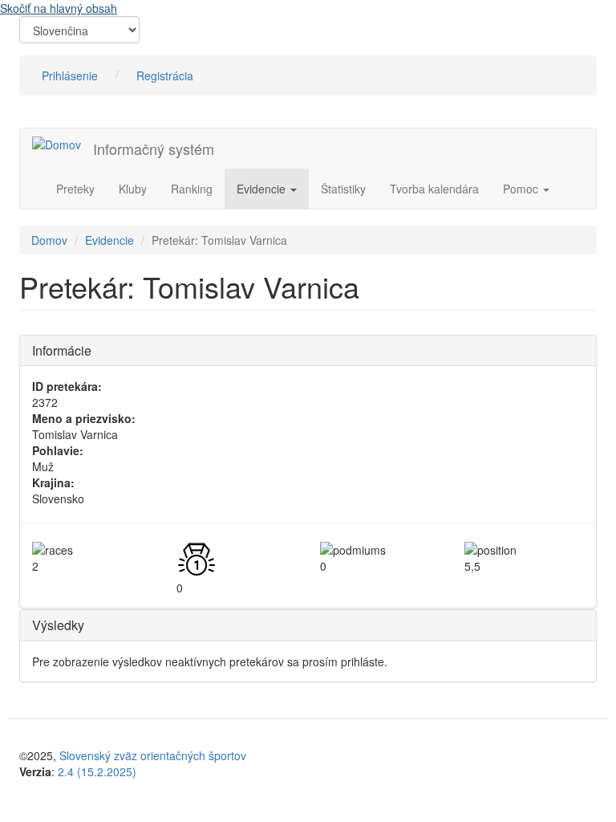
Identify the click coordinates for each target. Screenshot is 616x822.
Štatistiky (343, 189)
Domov (49, 240)
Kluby (133, 189)
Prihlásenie (70, 75)
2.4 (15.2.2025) (97, 771)
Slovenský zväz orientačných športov (152, 755)
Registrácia (164, 75)
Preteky (75, 189)
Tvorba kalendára (434, 189)
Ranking (192, 189)
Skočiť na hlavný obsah (58, 8)
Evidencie (263, 189)
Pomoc (522, 189)
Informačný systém (153, 148)
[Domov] (62, 144)
